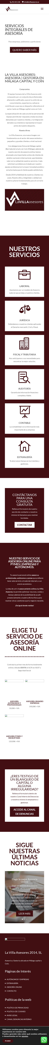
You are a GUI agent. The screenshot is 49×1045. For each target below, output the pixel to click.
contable (24, 422)
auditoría (24, 388)
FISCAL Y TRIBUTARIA (24, 354)
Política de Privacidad (18, 1008)
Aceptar (8, 1041)
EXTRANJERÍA (24, 457)
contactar (24, 524)
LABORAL (24, 286)
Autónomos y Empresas (18, 979)
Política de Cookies (16, 1011)
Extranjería (12, 983)
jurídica (24, 320)
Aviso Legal (12, 1015)
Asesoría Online (14, 987)
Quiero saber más (24, 49)
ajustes (25, 1036)
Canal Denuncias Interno (19, 1019)
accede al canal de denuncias (24, 811)
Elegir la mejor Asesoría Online (24, 880)
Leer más (24, 913)
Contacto (11, 991)
